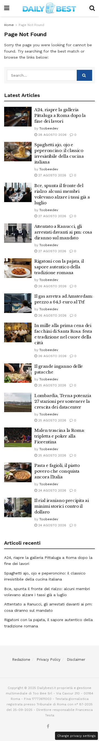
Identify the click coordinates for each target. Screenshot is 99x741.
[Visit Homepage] (49, 8)
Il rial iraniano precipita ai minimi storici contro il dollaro (61, 506)
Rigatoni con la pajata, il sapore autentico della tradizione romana (59, 267)
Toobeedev (48, 128)
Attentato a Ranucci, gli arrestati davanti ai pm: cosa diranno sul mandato (63, 232)
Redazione (21, 659)
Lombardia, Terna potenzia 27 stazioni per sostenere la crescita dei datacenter (62, 401)
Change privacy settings (76, 736)
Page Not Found (31, 25)
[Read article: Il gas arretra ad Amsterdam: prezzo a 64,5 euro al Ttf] (18, 303)
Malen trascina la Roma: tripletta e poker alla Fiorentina (59, 436)
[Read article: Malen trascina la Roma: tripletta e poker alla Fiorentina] (18, 437)
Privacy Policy (49, 659)
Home (9, 25)
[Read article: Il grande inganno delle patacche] (18, 373)
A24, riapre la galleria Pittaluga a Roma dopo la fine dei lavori (60, 115)
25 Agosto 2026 (51, 385)
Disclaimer (76, 659)
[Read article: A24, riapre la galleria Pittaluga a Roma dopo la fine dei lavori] (18, 117)
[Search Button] (92, 8)
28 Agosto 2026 (52, 135)
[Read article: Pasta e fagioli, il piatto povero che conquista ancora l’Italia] (18, 472)
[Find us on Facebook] (48, 726)
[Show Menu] (6, 8)
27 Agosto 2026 (51, 175)
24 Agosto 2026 (51, 490)
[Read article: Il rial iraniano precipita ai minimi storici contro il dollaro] (18, 507)
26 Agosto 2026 (52, 286)
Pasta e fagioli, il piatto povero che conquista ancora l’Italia (56, 471)
